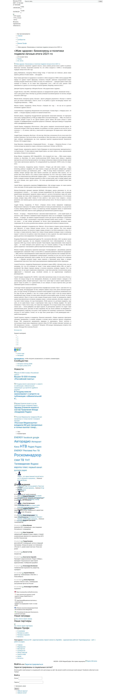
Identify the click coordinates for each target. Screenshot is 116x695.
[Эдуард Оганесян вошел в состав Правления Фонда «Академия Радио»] (28, 404)
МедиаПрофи (19, 31)
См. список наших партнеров (23, 626)
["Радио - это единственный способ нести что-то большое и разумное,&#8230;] (19, 473)
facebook (28, 437)
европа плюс (21, 467)
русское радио (20, 470)
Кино (17, 446)
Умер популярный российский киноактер (27, 592)
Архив (86, 30)
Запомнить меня (21, 686)
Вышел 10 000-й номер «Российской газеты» (25, 377)
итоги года (20, 353)
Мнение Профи (22, 43)
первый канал (35, 467)
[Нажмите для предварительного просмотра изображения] (37, 64)
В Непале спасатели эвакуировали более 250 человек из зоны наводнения (26, 608)
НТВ (24, 446)
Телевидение (22, 463)
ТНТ (27, 460)
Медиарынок (37, 30)
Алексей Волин (22, 480)
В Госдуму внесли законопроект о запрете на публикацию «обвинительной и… (27, 395)
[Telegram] (20, 350)
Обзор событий (68, 30)
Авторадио (22, 441)
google (36, 437)
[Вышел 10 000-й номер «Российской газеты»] (28, 373)
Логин (16, 678)
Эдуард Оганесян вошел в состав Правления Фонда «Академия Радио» (26, 409)
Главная (19, 36)
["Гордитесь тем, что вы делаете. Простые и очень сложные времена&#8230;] (19, 483)
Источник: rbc (18, 330)
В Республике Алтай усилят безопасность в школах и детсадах (26, 612)
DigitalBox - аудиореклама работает (67, 640)
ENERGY (19, 437)
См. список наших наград (24, 619)
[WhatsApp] (17, 350)
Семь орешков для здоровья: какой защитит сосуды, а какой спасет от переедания (25, 596)
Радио (31, 446)
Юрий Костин (27, 509)
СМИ (17, 460)
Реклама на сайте (22, 633)
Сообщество (57, 30)
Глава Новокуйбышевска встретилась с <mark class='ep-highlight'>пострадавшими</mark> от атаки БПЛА (26, 603)
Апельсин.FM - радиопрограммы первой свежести (39, 640)
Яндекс (35, 463)
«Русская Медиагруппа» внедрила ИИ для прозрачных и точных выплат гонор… (28, 425)
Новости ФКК (78, 30)
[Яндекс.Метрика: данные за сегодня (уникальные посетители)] (91, 661)
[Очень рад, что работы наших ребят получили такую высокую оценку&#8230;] (19, 502)
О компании (21, 631)
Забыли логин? (22, 693)
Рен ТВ (36, 450)
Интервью (20, 355)
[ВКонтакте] (15, 350)
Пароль (16, 682)
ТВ (23, 460)
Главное (28, 30)
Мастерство (47, 30)
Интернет (36, 441)
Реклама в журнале (23, 635)
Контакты (93, 30)
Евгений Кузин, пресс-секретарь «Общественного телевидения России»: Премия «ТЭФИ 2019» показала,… (29, 517)
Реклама (28, 450)
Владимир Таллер (33, 499)
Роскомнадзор (27, 455)
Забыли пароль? (22, 691)
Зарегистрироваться (34, 664)
